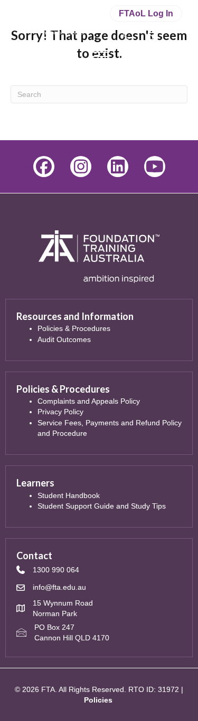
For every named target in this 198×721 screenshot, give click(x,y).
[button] (43, 166)
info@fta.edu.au (59, 587)
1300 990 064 (56, 570)
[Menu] (99, 53)
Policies (98, 700)
